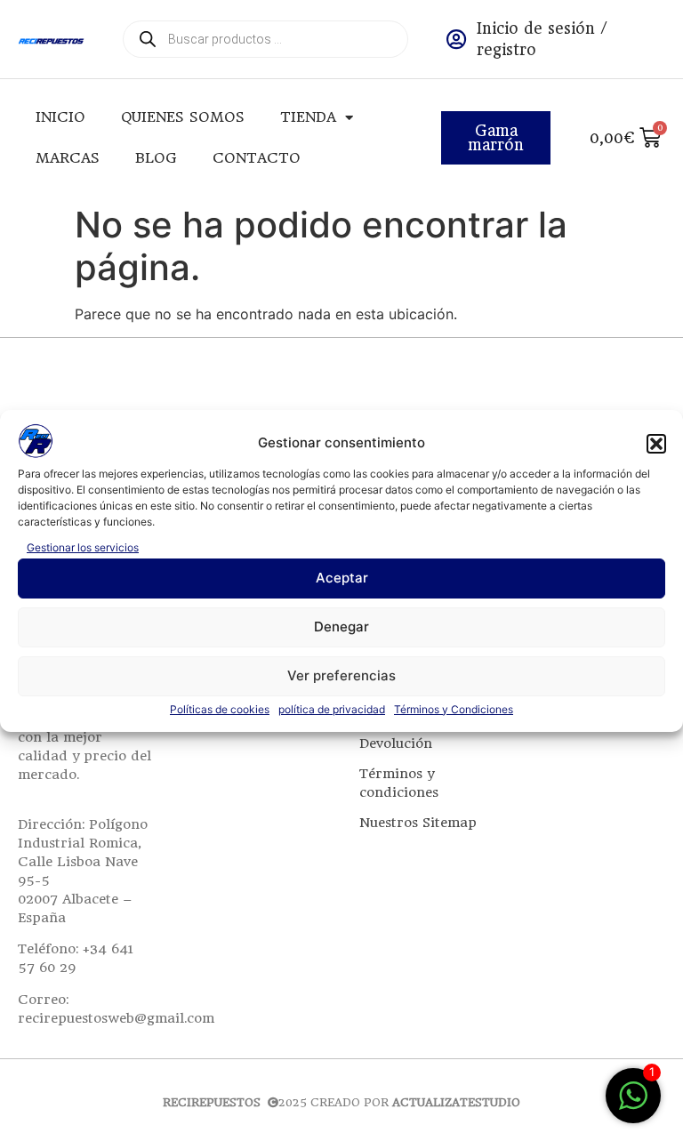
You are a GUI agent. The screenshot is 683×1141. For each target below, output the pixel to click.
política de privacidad (331, 709)
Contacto (257, 157)
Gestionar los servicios (83, 547)
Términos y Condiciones (453, 709)
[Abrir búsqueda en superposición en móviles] (265, 39)
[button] (656, 444)
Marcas (68, 157)
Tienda (308, 116)
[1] (633, 1104)
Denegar (341, 626)
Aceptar (342, 577)
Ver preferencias (341, 675)
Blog (156, 157)
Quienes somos (183, 116)
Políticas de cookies (219, 709)
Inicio (60, 116)
